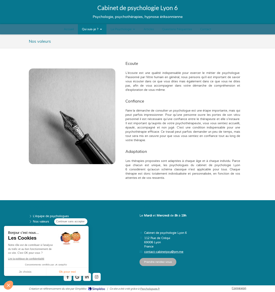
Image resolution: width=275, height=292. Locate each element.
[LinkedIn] (87, 277)
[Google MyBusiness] (77, 277)
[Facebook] (68, 277)
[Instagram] (97, 277)
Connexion (239, 288)
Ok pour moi (67, 271)
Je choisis (25, 271)
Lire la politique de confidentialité (26, 258)
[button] (8, 285)
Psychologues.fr (150, 288)
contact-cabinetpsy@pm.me (163, 252)
